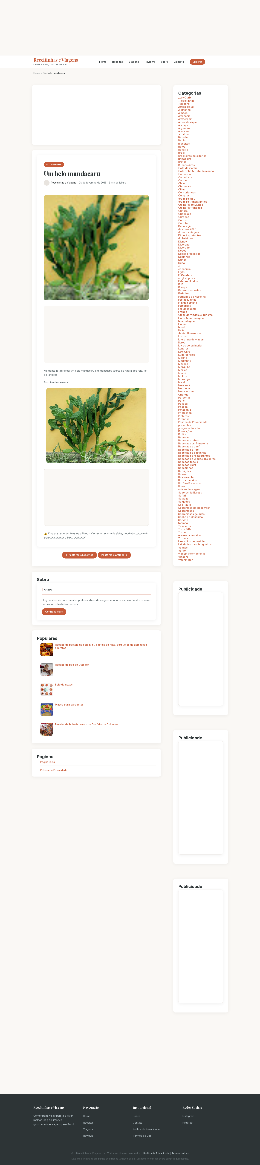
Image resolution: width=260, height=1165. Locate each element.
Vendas (183, 547)
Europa (182, 287)
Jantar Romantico (189, 333)
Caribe (182, 180)
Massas (183, 363)
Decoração (185, 226)
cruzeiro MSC (186, 198)
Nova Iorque (186, 391)
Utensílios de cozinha (192, 541)
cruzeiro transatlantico (192, 201)
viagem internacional (191, 553)
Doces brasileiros (189, 253)
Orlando (183, 394)
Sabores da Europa (190, 492)
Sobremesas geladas (191, 513)
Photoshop (185, 412)
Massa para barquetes (69, 704)
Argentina (184, 128)
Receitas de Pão (188, 449)
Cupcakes (184, 213)
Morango (184, 379)
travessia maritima (189, 535)
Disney (182, 241)
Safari (182, 495)
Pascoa (183, 403)
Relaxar (183, 474)
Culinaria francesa (190, 207)
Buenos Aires (186, 165)
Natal (181, 382)
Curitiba (183, 223)
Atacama (183, 131)
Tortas (182, 532)
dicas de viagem (188, 232)
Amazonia (184, 115)
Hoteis (182, 324)
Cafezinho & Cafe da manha (196, 171)
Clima (181, 189)
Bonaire (183, 149)
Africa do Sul (186, 106)
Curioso (183, 220)
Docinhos (184, 256)
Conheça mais (54, 611)
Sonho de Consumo (190, 516)
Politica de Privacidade (53, 770)
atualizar (183, 134)
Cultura (183, 210)
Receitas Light (187, 464)
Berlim (182, 140)
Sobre (164, 61)
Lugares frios (186, 354)
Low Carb (184, 351)
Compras (184, 195)
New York (184, 385)
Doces (182, 250)
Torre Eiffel (185, 529)
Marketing (184, 360)
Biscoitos (184, 143)
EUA (180, 284)
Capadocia (185, 177)
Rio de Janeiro (187, 480)
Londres (183, 348)
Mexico (182, 369)
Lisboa (182, 336)
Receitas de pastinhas (192, 452)
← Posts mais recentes (79, 555)
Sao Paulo (184, 504)
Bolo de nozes (64, 684)
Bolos (181, 146)
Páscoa (183, 406)
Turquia (183, 538)
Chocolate (184, 186)
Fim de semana (187, 302)
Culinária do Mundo (190, 204)
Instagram (188, 1116)
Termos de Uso (142, 1135)
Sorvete (183, 519)
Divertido (184, 247)
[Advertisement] (130, 27)
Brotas (182, 161)
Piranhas (183, 419)
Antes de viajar (187, 122)
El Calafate (185, 275)
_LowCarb (184, 97)
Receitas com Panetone (193, 443)
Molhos (182, 376)
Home (102, 61)
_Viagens (184, 103)
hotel (181, 327)
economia (184, 268)
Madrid (182, 357)
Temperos (184, 526)
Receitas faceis (188, 461)
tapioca (183, 522)
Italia (181, 330)
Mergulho (184, 366)
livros (181, 342)
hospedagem (186, 321)
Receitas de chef (189, 446)
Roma (181, 486)
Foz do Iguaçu (187, 308)
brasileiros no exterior (192, 155)
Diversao (183, 244)
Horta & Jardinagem (191, 318)
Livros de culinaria (190, 345)
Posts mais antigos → (114, 555)
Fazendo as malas (189, 290)
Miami (182, 373)
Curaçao (183, 216)
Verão (182, 550)
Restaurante (186, 477)
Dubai (182, 262)
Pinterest (184, 416)
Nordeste (184, 388)
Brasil (181, 152)
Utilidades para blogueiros (195, 544)
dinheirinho (185, 238)
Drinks (182, 259)
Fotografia (184, 305)
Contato (179, 61)
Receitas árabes (188, 440)
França (182, 311)
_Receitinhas (186, 100)
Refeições (184, 471)
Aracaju (183, 125)
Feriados (183, 293)
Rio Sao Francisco (189, 483)
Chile (181, 183)
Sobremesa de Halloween (194, 507)
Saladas (183, 498)
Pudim (182, 434)
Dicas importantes (189, 235)
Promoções (185, 431)
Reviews (150, 61)
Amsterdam (185, 118)
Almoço (182, 112)
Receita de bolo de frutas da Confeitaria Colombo (86, 724)
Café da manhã (188, 168)
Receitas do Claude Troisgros (197, 458)
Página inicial (47, 761)
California (184, 174)
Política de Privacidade (146, 1129)
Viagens (134, 61)
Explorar (197, 61)
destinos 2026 (187, 229)
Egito (181, 271)
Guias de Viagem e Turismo (195, 314)
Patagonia (184, 409)
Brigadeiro (184, 158)
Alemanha (184, 109)
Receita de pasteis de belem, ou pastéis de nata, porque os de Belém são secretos (101, 646)
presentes (184, 425)
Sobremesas (186, 510)
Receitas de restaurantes (194, 455)
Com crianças (187, 192)
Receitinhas (185, 467)
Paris (181, 400)
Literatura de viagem (191, 339)
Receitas (117, 61)
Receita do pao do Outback (72, 664)
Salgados (184, 501)
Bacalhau (184, 137)
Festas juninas (187, 299)
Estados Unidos (188, 281)
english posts (186, 278)
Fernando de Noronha (192, 296)
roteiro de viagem (189, 489)
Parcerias (184, 397)
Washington (185, 559)
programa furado (189, 428)
